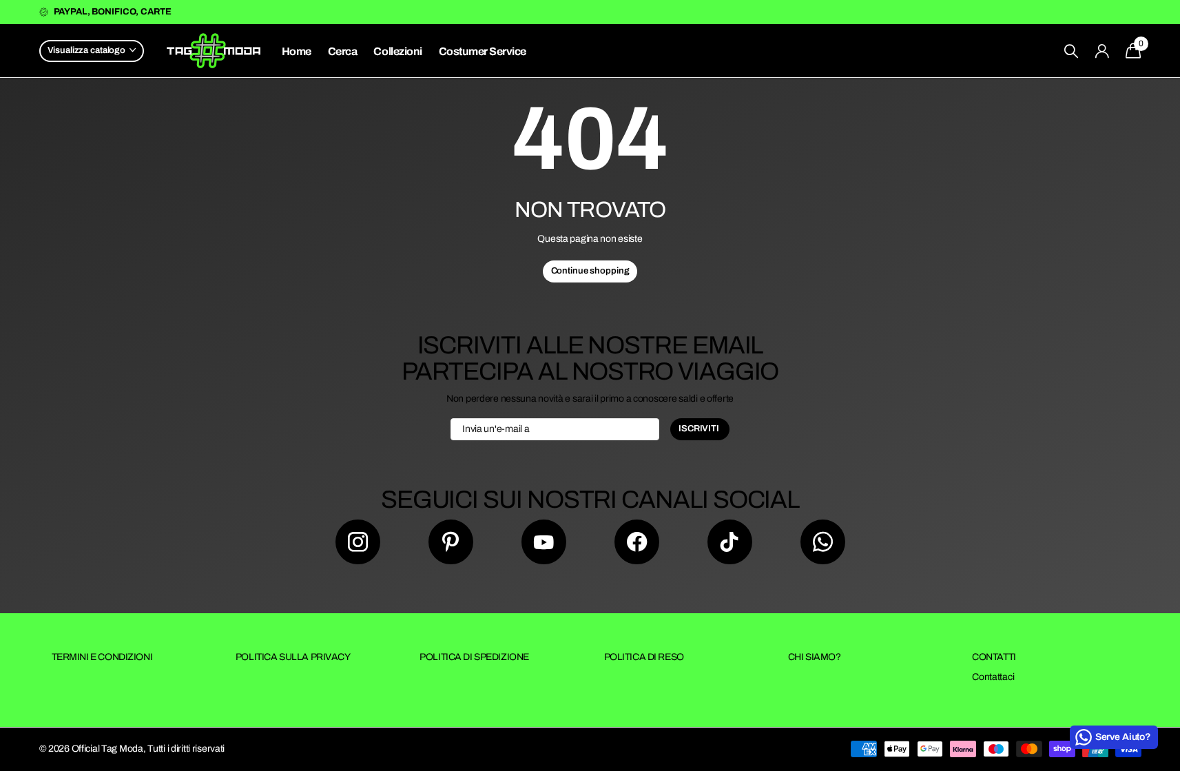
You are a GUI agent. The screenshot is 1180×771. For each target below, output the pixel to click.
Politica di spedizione (474, 657)
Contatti (994, 657)
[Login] (1102, 51)
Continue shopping (590, 271)
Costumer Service (482, 51)
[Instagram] (357, 542)
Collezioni (397, 51)
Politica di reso (644, 657)
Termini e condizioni (102, 657)
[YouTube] (543, 542)
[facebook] (636, 542)
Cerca (343, 51)
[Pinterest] (450, 542)
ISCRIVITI (700, 428)
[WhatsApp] (822, 542)
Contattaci (993, 677)
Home (296, 51)
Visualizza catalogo (87, 50)
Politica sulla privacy (293, 657)
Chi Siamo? (814, 657)
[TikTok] (729, 542)
